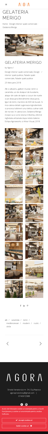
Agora (9, 67)
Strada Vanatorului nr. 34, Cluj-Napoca (24, 389)
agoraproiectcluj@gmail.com (22, 393)
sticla (8, 326)
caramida (15, 320)
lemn (25, 320)
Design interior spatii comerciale (23, 24)
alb (6, 320)
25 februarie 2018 (13, 82)
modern (26, 323)
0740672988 (24, 396)
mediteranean (12, 323)
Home (5, 24)
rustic (36, 323)
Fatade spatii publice (24, 78)
